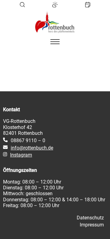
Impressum (92, 225)
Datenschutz (90, 218)
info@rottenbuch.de (32, 148)
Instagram (21, 155)
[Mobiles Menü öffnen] (55, 41)
